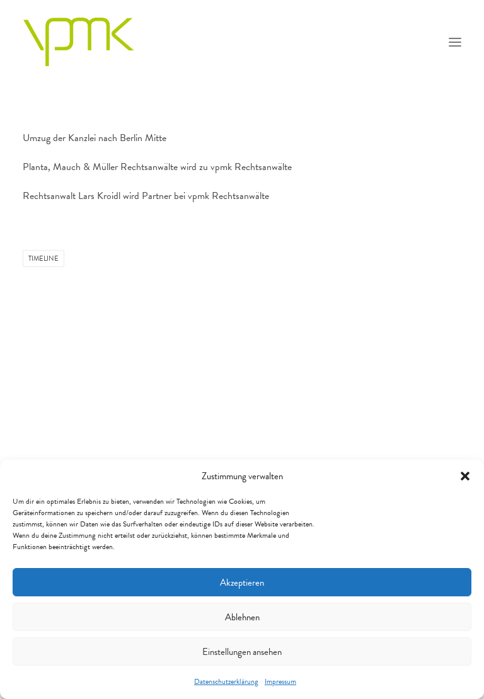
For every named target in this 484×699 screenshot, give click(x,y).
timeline (43, 258)
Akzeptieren (242, 582)
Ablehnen (242, 617)
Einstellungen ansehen (242, 652)
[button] (465, 476)
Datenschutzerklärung (226, 681)
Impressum (280, 681)
